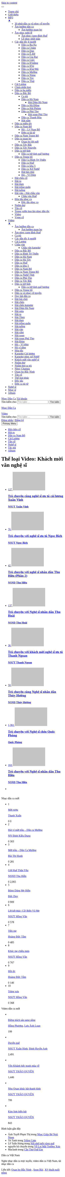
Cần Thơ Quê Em (33, 1149)
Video (18, 214)
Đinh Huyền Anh (38, 1048)
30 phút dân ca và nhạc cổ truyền (32, 23)
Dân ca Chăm (28, 47)
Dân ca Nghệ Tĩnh (24, 274)
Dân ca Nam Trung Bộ (27, 135)
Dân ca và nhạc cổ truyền (28, 293)
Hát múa (19, 311)
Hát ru (18, 181)
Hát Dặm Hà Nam (24, 308)
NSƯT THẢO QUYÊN (21, 1071)
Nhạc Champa (22, 368)
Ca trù (24, 96)
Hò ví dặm (20, 347)
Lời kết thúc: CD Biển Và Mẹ (24, 910)
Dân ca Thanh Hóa (31, 117)
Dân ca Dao (27, 50)
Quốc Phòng (15, 742)
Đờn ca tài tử (28, 132)
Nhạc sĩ (12, 389)
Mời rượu (13, 809)
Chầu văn (20, 244)
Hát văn (19, 329)
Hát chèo (19, 302)
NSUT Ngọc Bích (18, 542)
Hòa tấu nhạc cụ (23, 199)
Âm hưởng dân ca (24, 26)
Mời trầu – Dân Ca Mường (22, 850)
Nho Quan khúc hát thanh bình (24, 1088)
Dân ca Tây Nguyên (25, 147)
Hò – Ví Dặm (28, 175)
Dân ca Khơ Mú (29, 69)
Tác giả (12, 447)
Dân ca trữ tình (22, 150)
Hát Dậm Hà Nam (37, 102)
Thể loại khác (22, 377)
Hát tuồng (20, 190)
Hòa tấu (19, 350)
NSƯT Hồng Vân (17, 916)
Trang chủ (13, 11)
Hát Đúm (19, 341)
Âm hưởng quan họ (31, 29)
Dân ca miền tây (23, 123)
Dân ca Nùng (28, 75)
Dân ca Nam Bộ (23, 126)
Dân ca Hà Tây (23, 259)
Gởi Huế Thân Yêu (18, 870)
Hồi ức (11, 971)
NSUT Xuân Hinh (18, 1048)
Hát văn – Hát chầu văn (27, 193)
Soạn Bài (38, 1169)
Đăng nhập (7, 420)
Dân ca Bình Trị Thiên (26, 253)
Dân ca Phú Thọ (30, 111)
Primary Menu (9, 423)
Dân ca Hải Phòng (31, 108)
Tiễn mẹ (12, 930)
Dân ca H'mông (29, 63)
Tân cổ (18, 208)
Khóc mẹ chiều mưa (18, 951)
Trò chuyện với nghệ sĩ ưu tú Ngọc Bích (35, 536)
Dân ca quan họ (23, 138)
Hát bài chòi (27, 172)
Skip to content (9, 2)
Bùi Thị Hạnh (15, 855)
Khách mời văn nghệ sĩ (27, 359)
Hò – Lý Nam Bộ (30, 129)
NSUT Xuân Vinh (18, 506)
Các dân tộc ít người (25, 41)
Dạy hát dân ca (22, 296)
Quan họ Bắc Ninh (25, 371)
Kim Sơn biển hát (17, 1111)
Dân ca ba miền (23, 90)
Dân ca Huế (27, 162)
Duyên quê (14, 1042)
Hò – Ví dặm (21, 344)
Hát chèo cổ (21, 178)
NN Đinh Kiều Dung (19, 835)
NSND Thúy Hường (19, 702)
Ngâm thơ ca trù (23, 365)
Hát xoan (19, 335)
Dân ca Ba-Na (28, 44)
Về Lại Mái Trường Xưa (47, 1146)
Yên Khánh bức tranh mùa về (23, 1065)
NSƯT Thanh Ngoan (20, 662)
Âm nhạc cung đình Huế (34, 35)
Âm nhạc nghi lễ (23, 32)
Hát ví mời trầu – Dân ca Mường (25, 830)
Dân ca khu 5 (28, 165)
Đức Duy (13, 896)
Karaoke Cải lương (25, 353)
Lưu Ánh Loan (32, 1025)
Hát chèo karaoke (24, 305)
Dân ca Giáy (28, 60)
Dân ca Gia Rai (29, 56)
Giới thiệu (13, 14)
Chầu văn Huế (29, 196)
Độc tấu (19, 380)
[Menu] (2, 6)
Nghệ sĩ (12, 386)
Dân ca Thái (27, 81)
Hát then (19, 184)
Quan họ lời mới (29, 141)
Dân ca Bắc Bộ (23, 93)
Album (11, 392)
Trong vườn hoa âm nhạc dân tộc (32, 211)
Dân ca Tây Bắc (23, 144)
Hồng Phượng (15, 1025)
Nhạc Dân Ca (8, 398)
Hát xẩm (25, 120)
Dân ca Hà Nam (29, 99)
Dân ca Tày (27, 78)
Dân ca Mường (29, 72)
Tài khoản (21, 398)
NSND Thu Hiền (17, 582)
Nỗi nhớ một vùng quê (42, 1143)
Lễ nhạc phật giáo (30, 38)
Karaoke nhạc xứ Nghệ (27, 356)
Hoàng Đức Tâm (17, 936)
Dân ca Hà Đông (30, 105)
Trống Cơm (30, 1140)
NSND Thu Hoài (17, 622)
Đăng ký (19, 420)
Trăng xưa (13, 991)
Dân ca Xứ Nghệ (30, 168)
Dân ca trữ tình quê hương (35, 153)
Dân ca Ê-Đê (28, 53)
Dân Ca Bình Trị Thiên (33, 159)
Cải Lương (20, 84)
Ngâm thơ (20, 205)
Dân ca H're (27, 66)
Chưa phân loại (23, 87)
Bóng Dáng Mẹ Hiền (19, 890)
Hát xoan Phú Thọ (38, 114)
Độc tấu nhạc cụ (29, 202)
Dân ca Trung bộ (23, 156)
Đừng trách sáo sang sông (21, 1020)
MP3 (10, 19)
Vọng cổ (19, 217)
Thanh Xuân (14, 815)
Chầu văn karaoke (30, 247)
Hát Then (20, 317)
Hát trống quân (22, 187)
